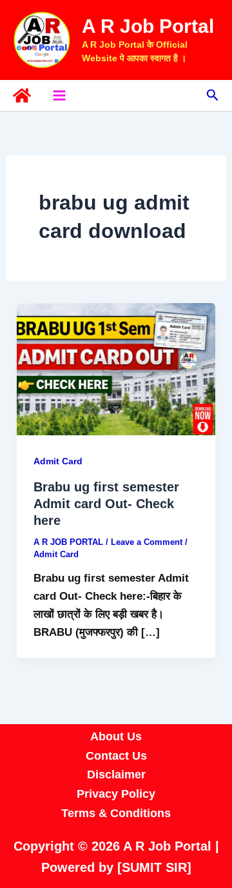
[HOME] (22, 95)
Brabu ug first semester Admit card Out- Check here (106, 504)
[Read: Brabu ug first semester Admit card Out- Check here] (116, 368)
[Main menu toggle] (59, 95)
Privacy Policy (116, 793)
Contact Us (116, 755)
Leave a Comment (146, 542)
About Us (116, 736)
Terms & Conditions (116, 813)
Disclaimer (116, 774)
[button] (212, 95)
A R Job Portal (148, 26)
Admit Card (58, 461)
